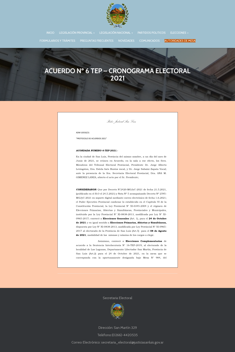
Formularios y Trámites (57, 41)
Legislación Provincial (76, 33)
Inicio (50, 33)
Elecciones (178, 33)
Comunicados (149, 41)
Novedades (126, 41)
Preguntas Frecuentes (97, 41)
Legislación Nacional (115, 33)
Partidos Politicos (152, 33)
